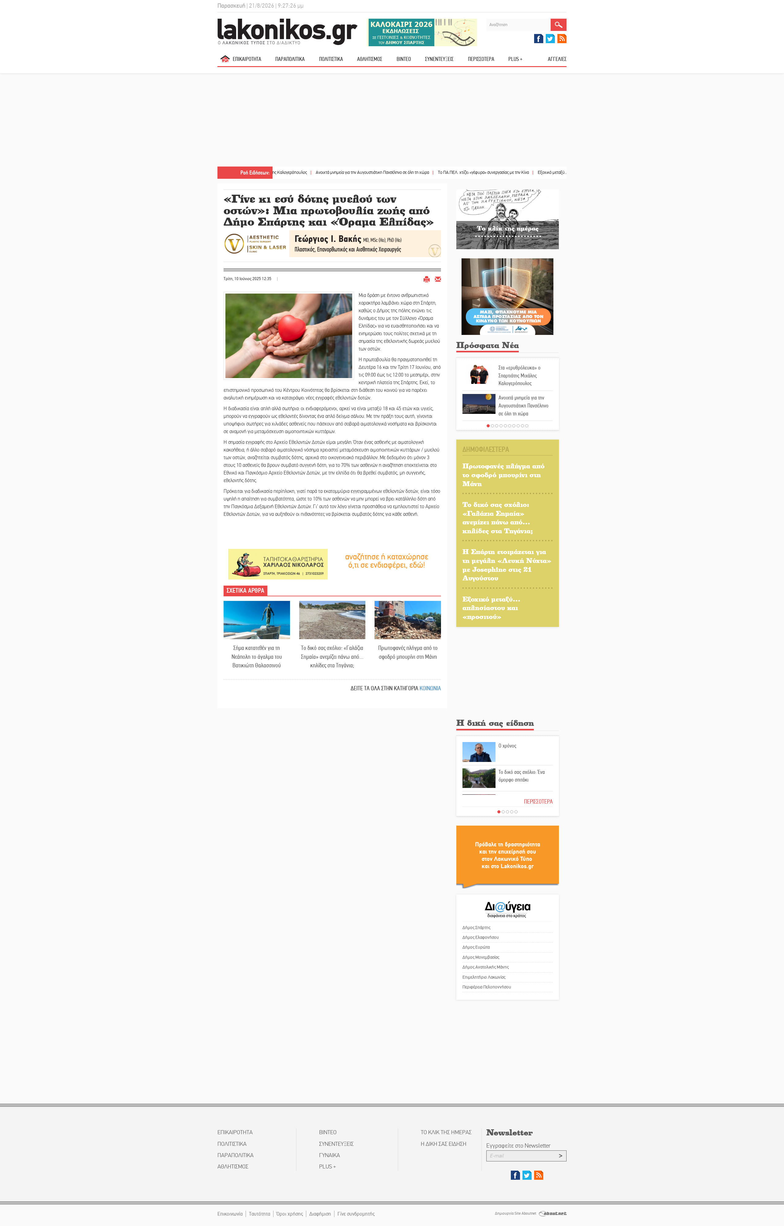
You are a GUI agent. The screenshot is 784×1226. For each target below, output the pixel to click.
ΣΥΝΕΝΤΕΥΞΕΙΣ (439, 59)
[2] (492, 425)
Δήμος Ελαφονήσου (480, 937)
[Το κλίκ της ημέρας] (507, 219)
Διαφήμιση (320, 1214)
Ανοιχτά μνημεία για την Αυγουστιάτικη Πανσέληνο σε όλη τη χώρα (324, 172)
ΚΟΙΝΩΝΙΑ (430, 688)
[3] (496, 425)
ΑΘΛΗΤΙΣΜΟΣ (369, 59)
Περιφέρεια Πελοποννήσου (486, 987)
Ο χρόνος (507, 745)
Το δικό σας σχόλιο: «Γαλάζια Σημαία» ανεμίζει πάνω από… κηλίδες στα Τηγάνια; (332, 656)
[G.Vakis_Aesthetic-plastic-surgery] (332, 243)
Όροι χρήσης (290, 1214)
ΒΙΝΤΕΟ (404, 59)
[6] (509, 425)
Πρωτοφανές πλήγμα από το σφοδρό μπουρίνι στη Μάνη (408, 652)
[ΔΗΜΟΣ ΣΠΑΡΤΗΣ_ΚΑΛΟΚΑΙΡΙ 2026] (422, 32)
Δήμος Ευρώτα (476, 947)
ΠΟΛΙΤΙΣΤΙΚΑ (331, 59)
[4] (501, 425)
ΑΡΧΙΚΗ (225, 61)
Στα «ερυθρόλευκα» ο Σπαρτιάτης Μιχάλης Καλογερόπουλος (520, 375)
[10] (526, 425)
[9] (522, 425)
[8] (518, 425)
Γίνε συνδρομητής (356, 1214)
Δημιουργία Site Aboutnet (516, 1213)
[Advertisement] (392, 120)
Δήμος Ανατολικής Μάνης (485, 967)
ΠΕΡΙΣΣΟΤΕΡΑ (538, 801)
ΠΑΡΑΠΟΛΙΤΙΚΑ (290, 59)
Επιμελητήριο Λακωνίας (483, 977)
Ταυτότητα (259, 1214)
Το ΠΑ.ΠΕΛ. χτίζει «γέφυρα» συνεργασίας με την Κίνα (435, 172)
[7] (513, 425)
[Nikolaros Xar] (278, 563)
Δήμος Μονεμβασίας (480, 957)
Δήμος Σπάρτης (476, 927)
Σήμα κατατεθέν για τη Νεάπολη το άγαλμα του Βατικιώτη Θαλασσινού (257, 656)
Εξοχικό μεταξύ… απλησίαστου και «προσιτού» (529, 172)
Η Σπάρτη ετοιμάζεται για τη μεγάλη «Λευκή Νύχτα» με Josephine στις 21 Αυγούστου (506, 565)
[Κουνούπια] (507, 296)
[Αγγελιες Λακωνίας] (386, 560)
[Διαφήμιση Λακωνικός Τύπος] (507, 856)
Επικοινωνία (230, 1214)
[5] (505, 425)
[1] (488, 425)
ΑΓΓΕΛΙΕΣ (557, 59)
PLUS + (515, 59)
